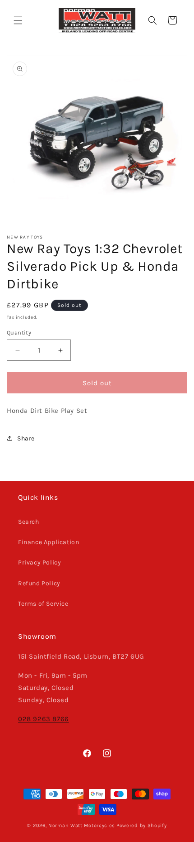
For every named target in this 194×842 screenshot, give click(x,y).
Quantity (19, 332)
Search (28, 522)
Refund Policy (39, 583)
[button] (18, 20)
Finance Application (48, 542)
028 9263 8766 (43, 719)
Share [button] (26, 438)
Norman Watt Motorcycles (81, 825)
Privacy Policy (39, 562)
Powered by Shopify (141, 825)
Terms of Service (43, 604)
